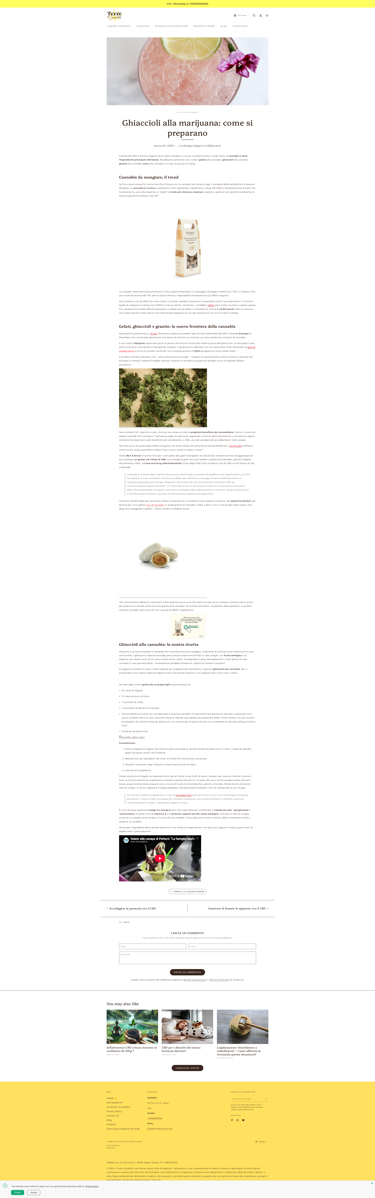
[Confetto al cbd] (187, 244)
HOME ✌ (112, 1098)
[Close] (372, 1183)
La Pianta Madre (190, 112)
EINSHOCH (111, 1148)
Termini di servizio (219, 980)
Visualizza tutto (187, 1068)
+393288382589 (154, 1118)
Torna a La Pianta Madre (189, 891)
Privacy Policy (114, 1111)
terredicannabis (119, 1141)
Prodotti (111, 1124)
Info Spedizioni (115, 1102)
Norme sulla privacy (195, 980)
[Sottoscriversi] (267, 1099)
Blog (109, 1120)
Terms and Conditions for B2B (123, 1129)
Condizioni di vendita (118, 1107)
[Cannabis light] (163, 426)
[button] (254, 15)
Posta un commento (187, 972)
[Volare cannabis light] (132, 737)
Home (178, 112)
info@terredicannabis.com (160, 1129)
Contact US (113, 1115)
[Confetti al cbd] (163, 596)
